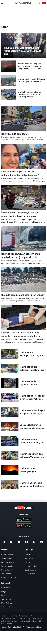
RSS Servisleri (30, 574)
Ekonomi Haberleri (8, 562)
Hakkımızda (5, 588)
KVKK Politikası (6, 603)
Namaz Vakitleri (31, 566)
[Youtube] (19, 542)
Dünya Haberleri (7, 570)
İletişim (4, 595)
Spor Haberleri (6, 558)
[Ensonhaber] (23, 3)
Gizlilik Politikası (7, 607)
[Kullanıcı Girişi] (39, 3)
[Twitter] (4, 542)
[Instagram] (11, 542)
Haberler (5, 550)
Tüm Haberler (6, 574)
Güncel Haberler (7, 555)
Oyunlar (28, 562)
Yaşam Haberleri (7, 566)
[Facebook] (26, 542)
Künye (3, 592)
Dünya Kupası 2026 (8, 577)
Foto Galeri (29, 558)
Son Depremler (30, 570)
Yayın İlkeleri (6, 599)
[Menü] (2, 3)
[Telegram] (34, 542)
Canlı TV (28, 555)
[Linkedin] (41, 542)
